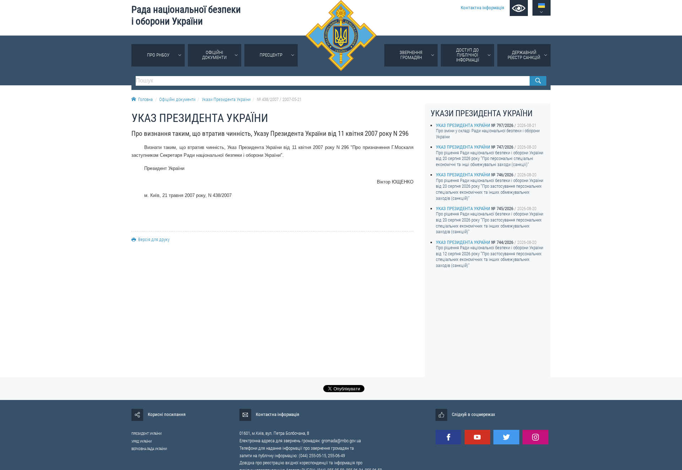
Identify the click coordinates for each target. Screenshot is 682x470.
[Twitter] (506, 437)
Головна (145, 99)
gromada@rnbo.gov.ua (341, 440)
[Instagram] (535, 437)
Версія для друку (153, 239)
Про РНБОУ (158, 55)
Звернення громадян (411, 55)
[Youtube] (477, 437)
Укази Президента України (226, 99)
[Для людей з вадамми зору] (519, 8)
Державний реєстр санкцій (524, 55)
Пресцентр (271, 55)
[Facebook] (448, 437)
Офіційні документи (214, 55)
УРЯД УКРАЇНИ (141, 441)
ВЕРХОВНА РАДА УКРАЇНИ (149, 449)
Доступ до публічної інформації (467, 55)
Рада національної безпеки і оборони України (186, 15)
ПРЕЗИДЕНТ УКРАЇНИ (146, 433)
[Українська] (541, 5)
